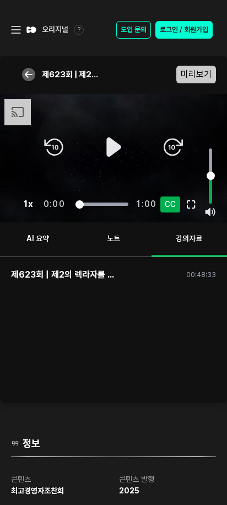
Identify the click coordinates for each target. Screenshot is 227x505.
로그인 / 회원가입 (184, 29)
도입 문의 (134, 29)
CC (170, 204)
